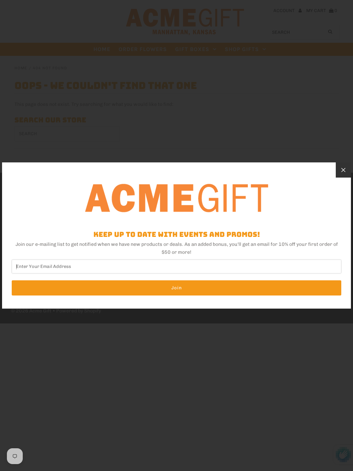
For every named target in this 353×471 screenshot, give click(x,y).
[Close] (343, 170)
